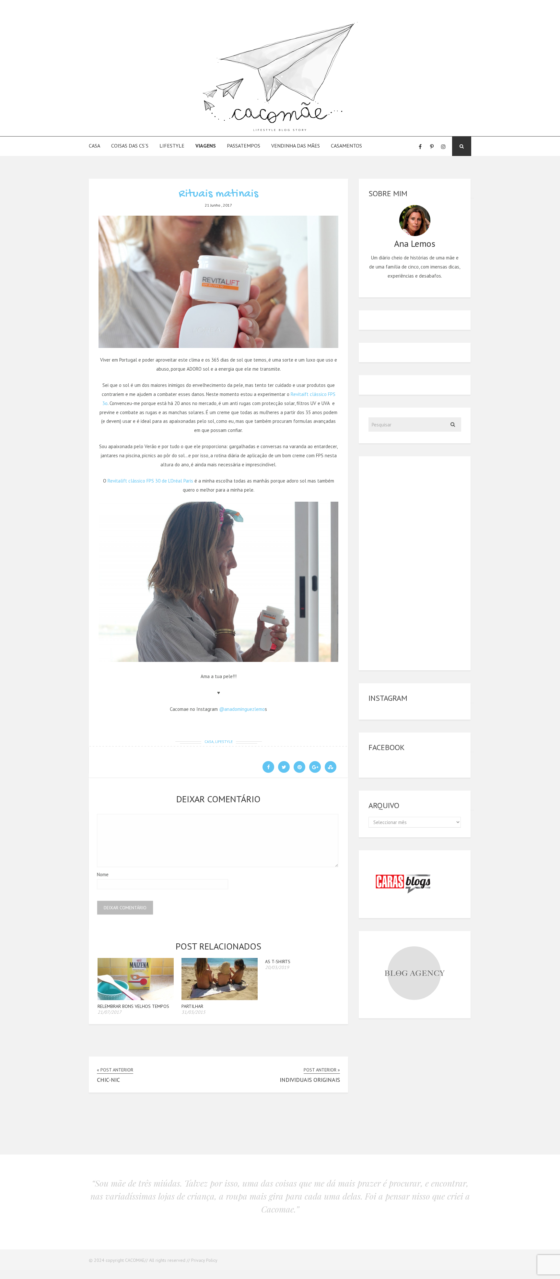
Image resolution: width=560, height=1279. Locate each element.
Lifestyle (171, 145)
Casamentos (346, 145)
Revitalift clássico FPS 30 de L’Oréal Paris (150, 481)
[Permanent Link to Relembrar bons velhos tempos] (136, 998)
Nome (103, 874)
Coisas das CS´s (129, 145)
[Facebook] (420, 146)
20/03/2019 (277, 967)
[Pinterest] (431, 146)
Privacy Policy (204, 1260)
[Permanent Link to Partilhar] (219, 998)
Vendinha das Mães (295, 145)
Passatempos (243, 145)
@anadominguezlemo (242, 709)
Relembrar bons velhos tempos (133, 1006)
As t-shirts (277, 961)
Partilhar (192, 1006)
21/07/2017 (110, 1012)
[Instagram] (443, 146)
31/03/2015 (193, 1012)
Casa (94, 145)
